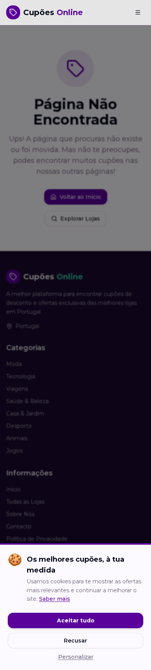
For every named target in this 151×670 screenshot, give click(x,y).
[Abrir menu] (138, 12)
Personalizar (75, 656)
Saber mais (54, 598)
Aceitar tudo (75, 620)
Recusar (75, 640)
